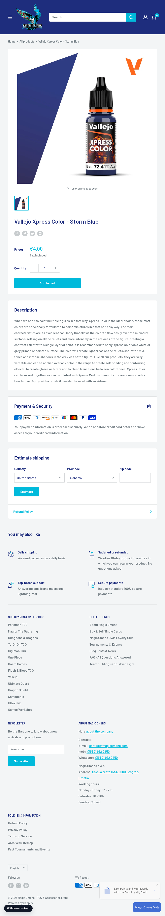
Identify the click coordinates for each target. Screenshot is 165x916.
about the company (99, 731)
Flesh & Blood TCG (21, 670)
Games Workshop (20, 709)
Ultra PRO (14, 703)
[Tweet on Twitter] (32, 233)
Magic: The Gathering (23, 631)
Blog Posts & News (103, 651)
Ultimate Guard (18, 683)
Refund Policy (23, 511)
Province (73, 469)
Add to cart (47, 283)
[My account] (145, 17)
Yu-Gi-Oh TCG (17, 644)
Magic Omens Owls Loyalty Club (112, 638)
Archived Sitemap (20, 843)
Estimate (26, 491)
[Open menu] (10, 17)
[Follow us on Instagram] (18, 885)
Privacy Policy (17, 830)
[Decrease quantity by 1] (34, 268)
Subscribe (21, 761)
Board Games (17, 664)
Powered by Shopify (20, 903)
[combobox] (87, 17)
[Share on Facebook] (17, 233)
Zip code (126, 469)
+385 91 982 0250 (98, 751)
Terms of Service (20, 836)
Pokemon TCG (18, 624)
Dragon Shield (18, 690)
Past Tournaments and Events (29, 849)
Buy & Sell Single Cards (106, 631)
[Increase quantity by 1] (55, 268)
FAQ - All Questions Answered (110, 657)
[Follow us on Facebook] (11, 885)
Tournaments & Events (106, 644)
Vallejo (13, 677)
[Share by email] (40, 233)
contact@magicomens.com (108, 745)
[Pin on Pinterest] (25, 233)
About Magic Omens (103, 624)
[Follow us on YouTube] (26, 885)
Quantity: (20, 268)
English (14, 868)
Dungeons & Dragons (23, 638)
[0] (153, 17)
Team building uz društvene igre (112, 664)
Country (20, 469)
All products (27, 41)
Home (11, 41)
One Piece (15, 657)
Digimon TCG (17, 651)
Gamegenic (16, 696)
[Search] (131, 17)
